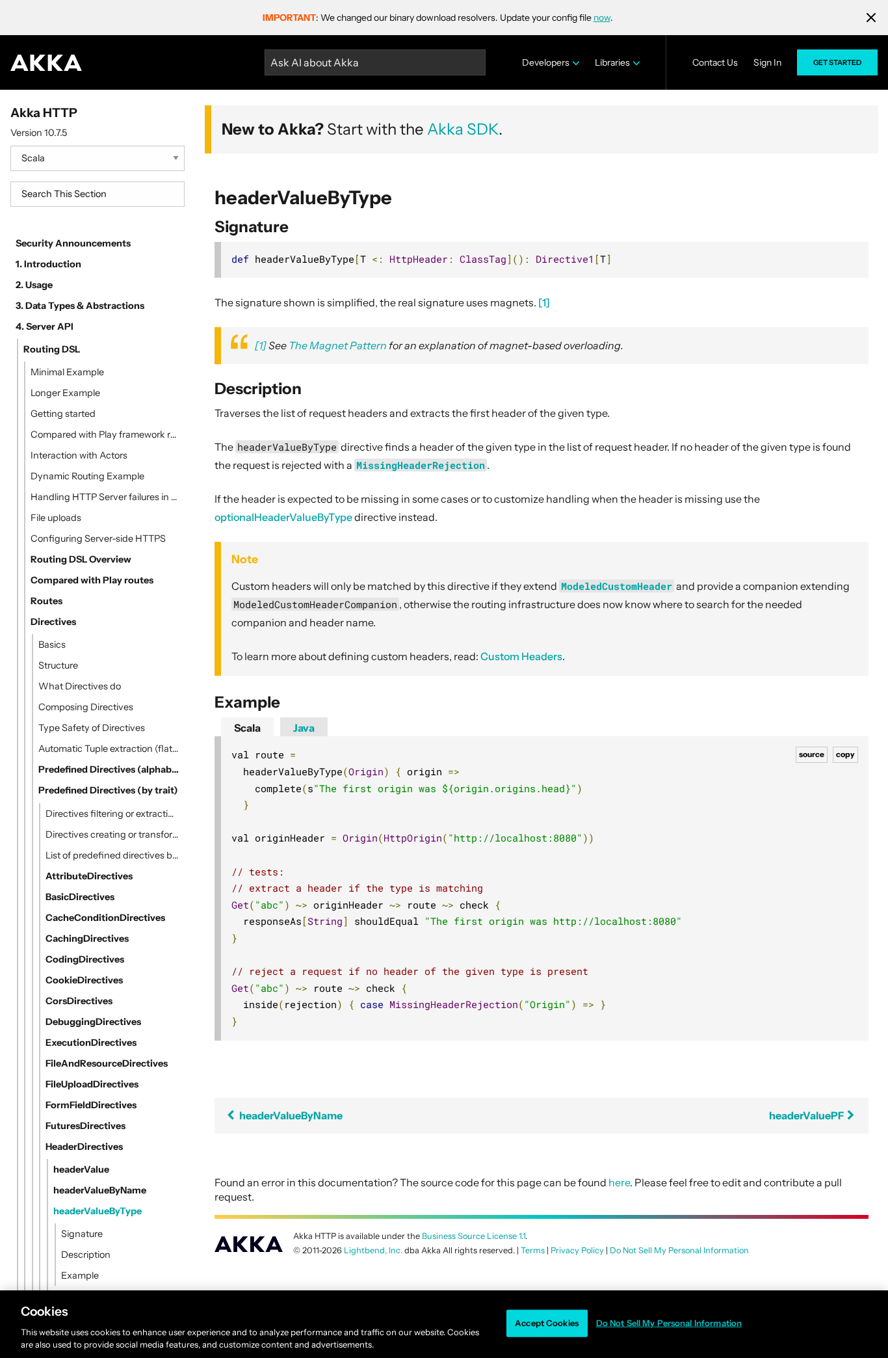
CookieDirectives (84, 980)
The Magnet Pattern (338, 345)
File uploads (56, 518)
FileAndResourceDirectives (107, 1063)
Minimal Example (67, 372)
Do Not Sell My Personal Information (669, 1323)
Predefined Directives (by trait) (108, 790)
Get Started (837, 62)
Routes (46, 601)
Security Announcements (73, 243)
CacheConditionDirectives (105, 918)
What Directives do (79, 686)
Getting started (63, 413)
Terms (533, 1250)
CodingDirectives (85, 959)
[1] (544, 302)
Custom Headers (521, 656)
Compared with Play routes (92, 580)
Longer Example (65, 393)
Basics (52, 644)
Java (304, 727)
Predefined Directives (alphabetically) (108, 769)
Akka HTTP (43, 112)
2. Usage (34, 285)
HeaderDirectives (84, 1146)
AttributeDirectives (89, 876)
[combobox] (97, 194)
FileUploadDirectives (92, 1084)
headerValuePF (807, 1115)
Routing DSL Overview (81, 559)
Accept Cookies (547, 1323)
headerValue (81, 1169)
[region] (444, 1324)
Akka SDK (463, 129)
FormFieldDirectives (91, 1105)
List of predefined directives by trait (112, 855)
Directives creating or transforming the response (112, 834)
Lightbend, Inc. (373, 1250)
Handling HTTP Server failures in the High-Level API (105, 497)
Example (80, 1275)
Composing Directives (85, 707)
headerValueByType (97, 1211)
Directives (53, 622)
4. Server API (44, 326)
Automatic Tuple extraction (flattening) (108, 748)
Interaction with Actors (79, 455)
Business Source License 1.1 (473, 1236)
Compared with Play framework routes (105, 434)
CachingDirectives (87, 938)
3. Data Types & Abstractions (80, 306)
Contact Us (715, 62)
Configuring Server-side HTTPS (98, 538)
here (619, 1182)
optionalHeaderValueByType (283, 517)
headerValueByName (99, 1190)
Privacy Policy (577, 1250)
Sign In (767, 62)
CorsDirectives (79, 1001)
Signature (82, 1234)
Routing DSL (51, 349)
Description (86, 1254)
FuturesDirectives (85, 1126)
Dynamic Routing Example (87, 476)
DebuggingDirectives (93, 1022)
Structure (58, 665)
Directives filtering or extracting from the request (112, 813)
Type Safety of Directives (91, 728)
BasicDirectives (80, 897)
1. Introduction (48, 264)
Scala (247, 727)
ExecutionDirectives (91, 1042)
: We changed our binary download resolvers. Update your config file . (438, 17)
